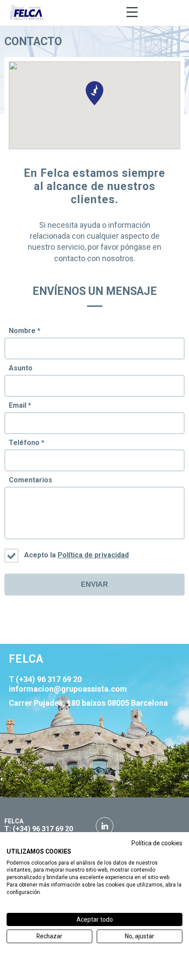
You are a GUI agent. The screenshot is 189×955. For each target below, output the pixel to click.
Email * (20, 405)
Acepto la (76, 555)
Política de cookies (156, 843)
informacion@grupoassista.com (68, 688)
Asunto (21, 368)
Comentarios (30, 480)
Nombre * (24, 331)
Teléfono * (26, 442)
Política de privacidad (93, 555)
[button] (94, 93)
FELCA (13, 821)
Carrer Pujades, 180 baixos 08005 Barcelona (88, 702)
